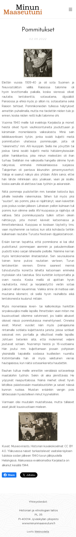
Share (11, 474)
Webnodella (41, 531)
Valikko (70, 9)
